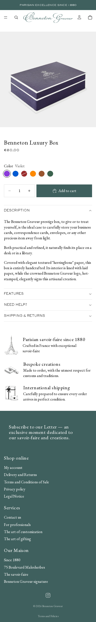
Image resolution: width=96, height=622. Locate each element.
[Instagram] (48, 595)
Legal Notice (14, 496)
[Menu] (5, 17)
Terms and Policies (48, 616)
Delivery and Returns (20, 474)
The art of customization (23, 531)
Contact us (12, 517)
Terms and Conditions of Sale (26, 481)
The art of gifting (17, 538)
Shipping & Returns (24, 316)
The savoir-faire (16, 574)
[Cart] (90, 17)
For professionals (17, 524)
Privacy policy (14, 489)
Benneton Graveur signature (26, 581)
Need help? (15, 305)
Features (14, 294)
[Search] (16, 17)
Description (17, 210)
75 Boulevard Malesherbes (24, 567)
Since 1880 (12, 559)
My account (13, 467)
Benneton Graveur (52, 606)
